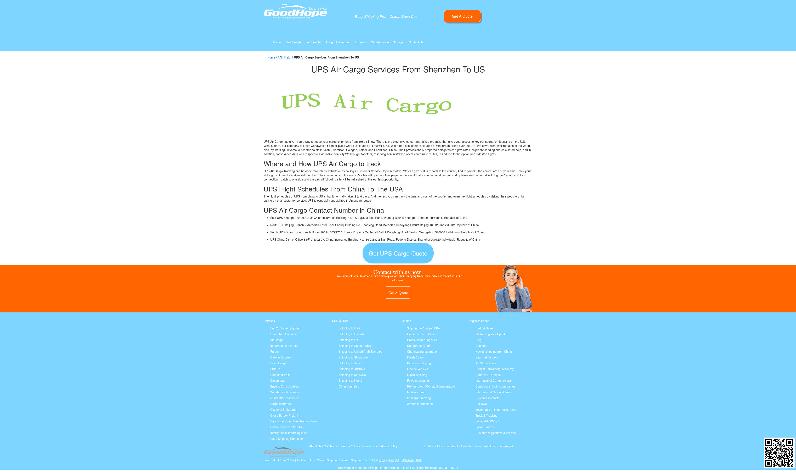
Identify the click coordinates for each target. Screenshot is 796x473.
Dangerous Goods (419, 346)
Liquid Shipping (417, 375)
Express (360, 42)
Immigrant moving (419, 398)
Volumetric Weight (487, 421)
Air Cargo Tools (486, 363)
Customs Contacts (488, 398)
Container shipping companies (495, 386)
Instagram (481, 446)
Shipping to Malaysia (352, 375)
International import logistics (288, 433)
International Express (284, 346)
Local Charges (485, 427)
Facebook (452, 446)
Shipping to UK (348, 340)
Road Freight (279, 363)
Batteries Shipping (419, 363)
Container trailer (280, 375)
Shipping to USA (349, 328)
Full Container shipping (285, 328)
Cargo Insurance (281, 404)
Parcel (274, 351)
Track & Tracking (487, 415)
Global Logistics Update (491, 334)
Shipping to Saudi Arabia (355, 346)
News (356, 446)
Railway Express (281, 357)
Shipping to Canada (352, 334)
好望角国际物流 (411, 460)
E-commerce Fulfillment (422, 334)
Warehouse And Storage (387, 42)
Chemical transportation (422, 351)
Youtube (428, 446)
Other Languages (501, 446)
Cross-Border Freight (284, 415)
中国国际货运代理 (387, 460)
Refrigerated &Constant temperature (431, 386)
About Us (315, 446)
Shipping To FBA (362, 460)
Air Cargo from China (311, 460)
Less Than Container (284, 334)
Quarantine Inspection (284, 398)
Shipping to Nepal (350, 380)
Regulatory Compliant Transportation (294, 421)
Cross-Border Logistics (422, 340)
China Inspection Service (286, 427)
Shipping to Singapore (353, 357)
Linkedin (466, 446)
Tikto (440, 446)
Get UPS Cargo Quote (398, 253)
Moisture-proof (416, 392)
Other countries (349, 386)
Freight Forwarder (338, 42)
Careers (345, 446)
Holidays (481, 404)
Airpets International (420, 404)
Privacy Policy (388, 446)
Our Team (330, 446)
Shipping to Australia (352, 369)
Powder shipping (418, 380)
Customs (481, 346)
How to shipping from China (494, 351)
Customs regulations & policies (496, 433)
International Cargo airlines (493, 392)
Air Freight (314, 42)
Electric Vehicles (417, 369)
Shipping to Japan (350, 363)
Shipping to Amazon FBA (423, 328)
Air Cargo (276, 340)
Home (277, 42)
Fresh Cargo (415, 357)
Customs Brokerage (283, 409)
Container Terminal (488, 375)
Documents (277, 380)
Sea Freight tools (487, 357)
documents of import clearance (496, 409)
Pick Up (275, 369)
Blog (478, 340)
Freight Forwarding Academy (495, 369)
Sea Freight (294, 42)
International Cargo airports (494, 380)
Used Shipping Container (286, 438)
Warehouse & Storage (284, 392)
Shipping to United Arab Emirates (360, 351)
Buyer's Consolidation (284, 386)
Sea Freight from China (279, 460)
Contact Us (416, 42)
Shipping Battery (338, 460)
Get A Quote (462, 16)
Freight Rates (484, 328)
